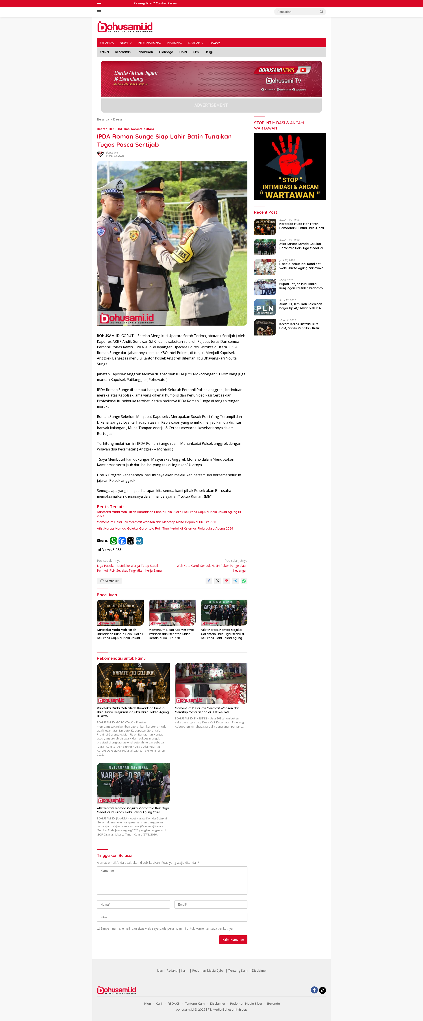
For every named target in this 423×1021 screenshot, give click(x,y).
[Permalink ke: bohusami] (100, 154)
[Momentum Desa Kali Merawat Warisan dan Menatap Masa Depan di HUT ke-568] (172, 613)
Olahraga (166, 52)
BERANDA (107, 43)
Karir (184, 970)
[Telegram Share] (235, 581)
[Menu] (100, 11)
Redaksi (172, 970)
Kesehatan (123, 52)
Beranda (273, 1004)
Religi (209, 52)
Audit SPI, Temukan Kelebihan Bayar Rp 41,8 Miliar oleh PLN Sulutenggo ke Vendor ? (300, 306)
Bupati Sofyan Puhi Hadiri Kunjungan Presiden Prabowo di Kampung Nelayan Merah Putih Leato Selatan (301, 286)
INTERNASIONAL (149, 43)
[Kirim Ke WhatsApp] (244, 581)
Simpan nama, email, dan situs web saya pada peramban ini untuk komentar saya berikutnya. (167, 928)
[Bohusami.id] (125, 27)
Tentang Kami (238, 970)
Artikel (104, 52)
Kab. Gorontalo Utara (139, 129)
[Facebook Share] (209, 581)
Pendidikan (145, 52)
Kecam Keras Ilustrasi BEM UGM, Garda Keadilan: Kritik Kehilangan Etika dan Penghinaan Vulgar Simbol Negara (299, 326)
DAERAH (194, 43)
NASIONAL (174, 43)
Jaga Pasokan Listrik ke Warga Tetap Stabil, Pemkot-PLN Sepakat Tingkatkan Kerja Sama (129, 565)
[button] (321, 11)
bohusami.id (185, 1010)
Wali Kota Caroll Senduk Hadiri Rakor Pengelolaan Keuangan (212, 565)
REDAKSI (174, 1004)
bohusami (112, 152)
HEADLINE (116, 129)
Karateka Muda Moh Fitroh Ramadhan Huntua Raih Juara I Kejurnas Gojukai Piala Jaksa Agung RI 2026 (169, 514)
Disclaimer (259, 970)
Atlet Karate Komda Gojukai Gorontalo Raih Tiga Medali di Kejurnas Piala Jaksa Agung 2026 (165, 528)
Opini (183, 52)
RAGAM (215, 43)
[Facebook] (314, 990)
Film (196, 52)
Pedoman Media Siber (246, 1004)
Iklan (159, 970)
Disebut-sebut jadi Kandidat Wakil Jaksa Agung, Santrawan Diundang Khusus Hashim (302, 266)
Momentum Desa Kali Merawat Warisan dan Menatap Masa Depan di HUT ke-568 (156, 522)
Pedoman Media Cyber (208, 970)
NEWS (124, 43)
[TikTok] (322, 990)
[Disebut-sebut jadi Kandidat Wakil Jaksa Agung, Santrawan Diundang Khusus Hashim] (265, 267)
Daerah (102, 129)
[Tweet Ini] (217, 581)
